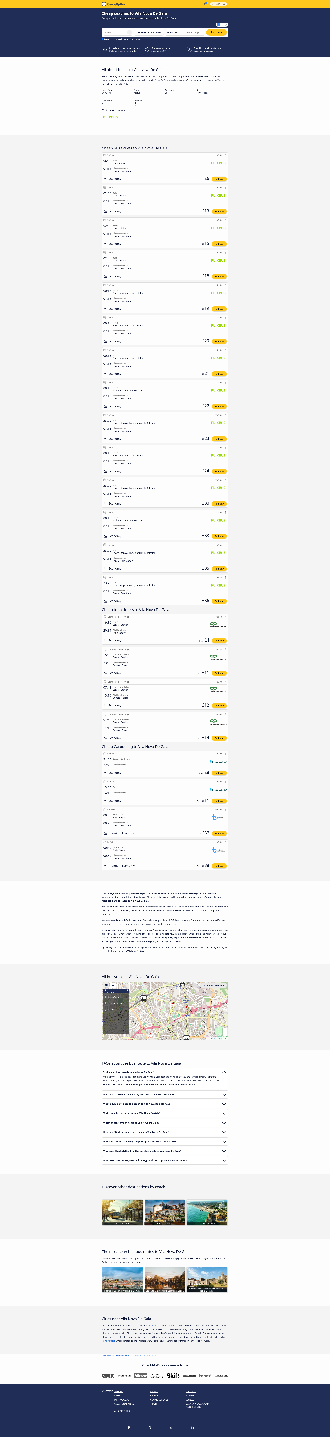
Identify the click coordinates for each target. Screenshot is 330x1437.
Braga (157, 1325)
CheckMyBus (107, 1355)
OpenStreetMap (213, 1038)
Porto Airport (108, 1340)
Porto (151, 1325)
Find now (219, 179)
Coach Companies (124, 1403)
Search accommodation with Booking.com (122, 39)
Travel (153, 1403)
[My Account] (204, 4)
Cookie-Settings (159, 1399)
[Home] (113, 4)
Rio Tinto (169, 1325)
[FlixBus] (110, 117)
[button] (182, 982)
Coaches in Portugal (123, 1355)
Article (190, 1399)
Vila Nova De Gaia (215, 985)
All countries (122, 1411)
